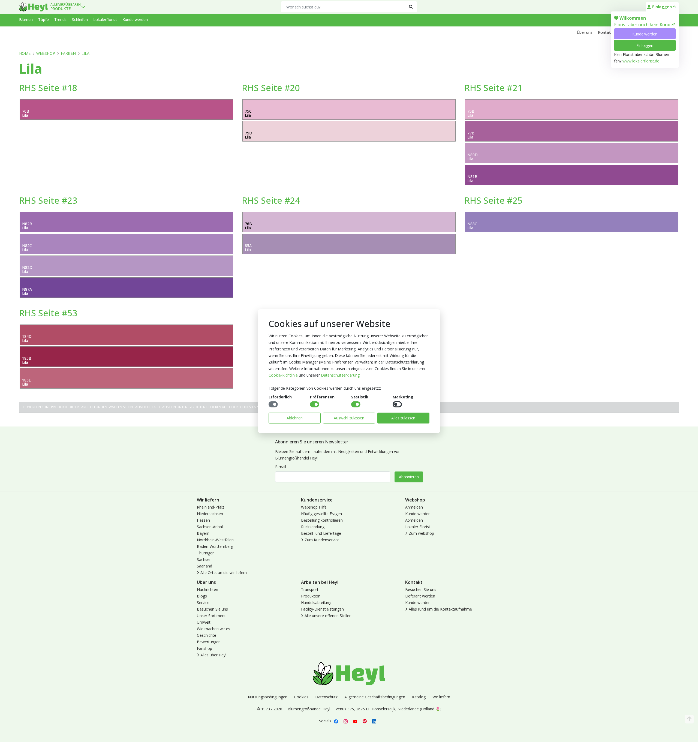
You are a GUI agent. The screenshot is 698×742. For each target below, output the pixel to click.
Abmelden (414, 520)
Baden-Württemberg (215, 546)
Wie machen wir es (213, 628)
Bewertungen (209, 641)
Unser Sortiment (211, 615)
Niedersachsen (210, 513)
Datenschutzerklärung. (340, 375)
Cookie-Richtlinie (283, 375)
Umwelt (203, 622)
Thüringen (206, 552)
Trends (60, 19)
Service (203, 602)
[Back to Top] (689, 719)
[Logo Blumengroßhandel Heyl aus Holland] (33, 6)
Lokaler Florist (417, 526)
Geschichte (206, 635)
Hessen (203, 520)
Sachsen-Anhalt (210, 526)
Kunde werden (644, 34)
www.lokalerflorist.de (640, 61)
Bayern (203, 533)
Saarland (204, 566)
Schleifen (80, 19)
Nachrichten (207, 589)
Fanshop (204, 648)
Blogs (202, 596)
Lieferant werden (420, 596)
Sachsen (204, 559)
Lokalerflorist (105, 19)
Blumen (26, 19)
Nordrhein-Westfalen (215, 539)
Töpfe (43, 19)
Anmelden (414, 507)
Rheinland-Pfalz (210, 507)
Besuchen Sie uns (212, 609)
